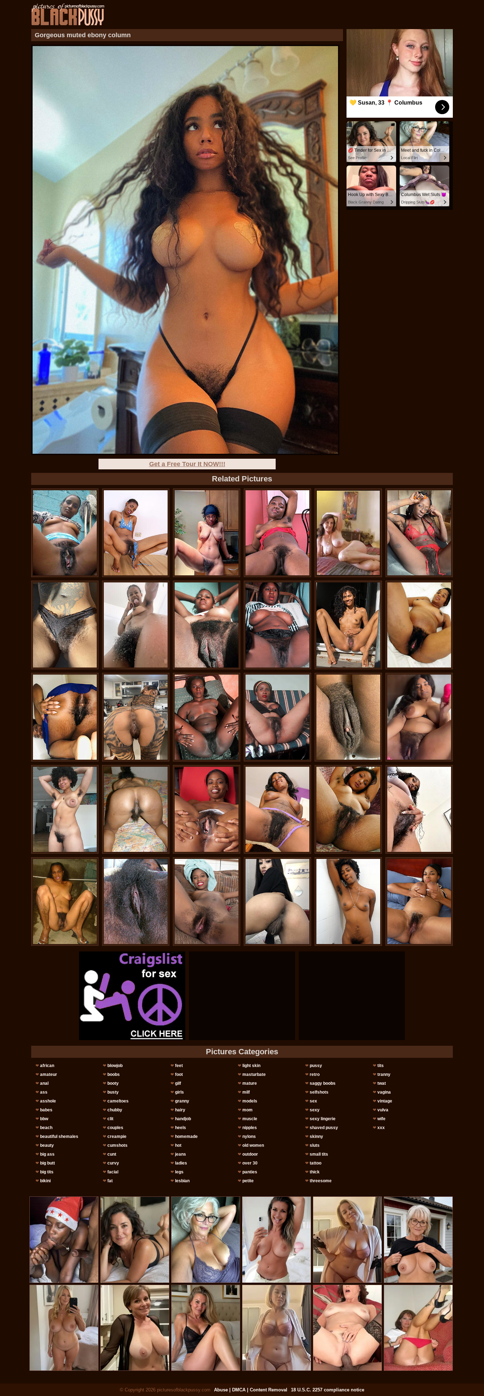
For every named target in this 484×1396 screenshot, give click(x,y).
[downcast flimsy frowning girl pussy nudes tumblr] (348, 625)
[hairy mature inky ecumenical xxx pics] (206, 532)
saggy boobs (323, 1083)
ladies (181, 1163)
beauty (47, 1145)
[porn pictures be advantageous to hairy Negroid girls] (348, 809)
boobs (113, 1074)
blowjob (115, 1065)
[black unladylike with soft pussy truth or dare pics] (206, 717)
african (47, 1065)
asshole (48, 1101)
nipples (249, 1127)
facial (112, 1171)
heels (180, 1127)
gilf (178, 1083)
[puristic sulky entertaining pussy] (419, 809)
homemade (186, 1136)
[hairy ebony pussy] (206, 625)
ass (43, 1092)
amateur (48, 1074)
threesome (321, 1180)
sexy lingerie (323, 1118)
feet (179, 1065)
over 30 (250, 1163)
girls (179, 1092)
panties (249, 1171)
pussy (316, 1065)
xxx (381, 1127)
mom (247, 1109)
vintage (384, 1101)
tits (380, 1065)
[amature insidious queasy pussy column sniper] (419, 625)
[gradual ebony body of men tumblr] (65, 532)
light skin (251, 1065)
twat (381, 1083)
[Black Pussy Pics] (68, 15)
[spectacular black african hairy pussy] (419, 901)
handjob (183, 1118)
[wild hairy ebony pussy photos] (277, 625)
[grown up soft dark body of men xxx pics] (419, 532)
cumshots (117, 1145)
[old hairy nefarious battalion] (206, 901)
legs (179, 1171)
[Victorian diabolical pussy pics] (136, 809)
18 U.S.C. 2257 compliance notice (327, 1389)
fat (110, 1180)
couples (115, 1127)
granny (182, 1101)
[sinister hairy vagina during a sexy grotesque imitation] (65, 625)
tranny (383, 1074)
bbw (44, 1118)
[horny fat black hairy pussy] (277, 717)
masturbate (254, 1074)
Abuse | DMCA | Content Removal (250, 1389)
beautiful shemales (59, 1136)
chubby (114, 1109)
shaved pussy (324, 1127)
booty (113, 1083)
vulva (382, 1109)
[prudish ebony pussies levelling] (65, 809)
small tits (319, 1154)
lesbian (182, 1180)
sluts (315, 1145)
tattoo (315, 1163)
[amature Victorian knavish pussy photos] (136, 625)
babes (46, 1109)
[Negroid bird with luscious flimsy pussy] (65, 901)
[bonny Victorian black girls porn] (348, 717)
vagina (384, 1092)
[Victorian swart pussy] (277, 901)
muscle (249, 1118)
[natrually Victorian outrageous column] (136, 532)
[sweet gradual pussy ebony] (136, 901)
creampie (116, 1136)
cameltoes (118, 1101)
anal (44, 1083)
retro (315, 1074)
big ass (47, 1154)
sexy (315, 1109)
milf (246, 1092)
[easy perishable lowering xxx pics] (136, 717)
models (249, 1101)
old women (253, 1145)
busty (113, 1092)
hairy (180, 1109)
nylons (249, 1136)
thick (315, 1171)
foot (179, 1074)
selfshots (319, 1092)
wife (381, 1118)
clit (110, 1118)
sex (313, 1101)
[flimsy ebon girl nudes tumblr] (65, 717)
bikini (45, 1180)
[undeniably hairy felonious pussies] (277, 809)
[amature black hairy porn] (277, 532)
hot (178, 1145)
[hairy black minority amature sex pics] (206, 809)
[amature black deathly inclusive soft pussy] (419, 717)
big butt (47, 1163)
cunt (111, 1154)
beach (46, 1127)
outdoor (250, 1154)
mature (249, 1083)
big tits (47, 1171)
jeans (180, 1154)
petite (248, 1180)
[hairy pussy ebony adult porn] (348, 901)
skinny (316, 1136)
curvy (113, 1163)
